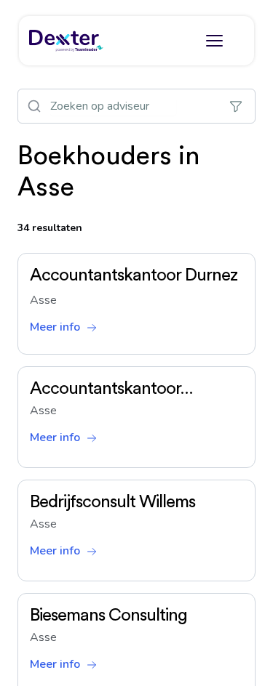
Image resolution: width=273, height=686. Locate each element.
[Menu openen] (214, 40)
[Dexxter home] (66, 41)
